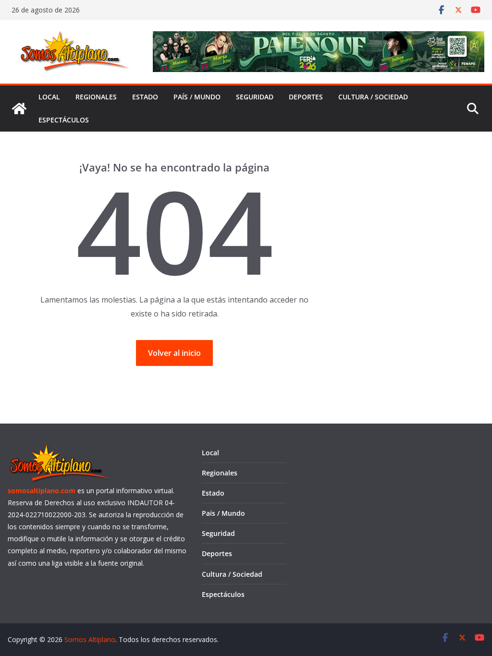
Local (49, 96)
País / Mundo (197, 96)
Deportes (306, 96)
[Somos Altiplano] (19, 108)
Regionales (96, 96)
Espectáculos (63, 119)
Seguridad (254, 96)
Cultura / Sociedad (373, 96)
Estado (145, 96)
